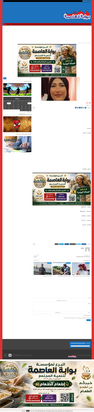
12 (8, 105)
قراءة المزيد (24, 410)
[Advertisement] (32, 12)
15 (25, 106)
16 (21, 106)
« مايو (30, 111)
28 (29, 110)
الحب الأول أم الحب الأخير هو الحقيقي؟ (83, 256)
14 (29, 106)
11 (13, 105)
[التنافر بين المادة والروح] (43, 268)
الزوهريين (35, 256)
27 (5, 108)
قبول (28, 410)
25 (13, 108)
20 (5, 106)
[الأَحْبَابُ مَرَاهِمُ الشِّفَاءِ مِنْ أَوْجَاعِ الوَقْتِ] (62, 268)
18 (13, 106)
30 (21, 110)
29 (25, 110)
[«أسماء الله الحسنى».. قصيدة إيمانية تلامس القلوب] (81, 268)
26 (8, 108)
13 (5, 105)
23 (21, 108)
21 (29, 108)
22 (25, 108)
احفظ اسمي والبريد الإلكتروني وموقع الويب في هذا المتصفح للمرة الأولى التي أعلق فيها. (77, 317)
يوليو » (28, 111)
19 (8, 106)
